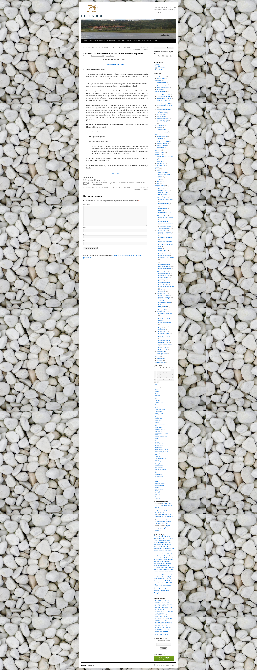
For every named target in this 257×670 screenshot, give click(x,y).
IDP (156, 440)
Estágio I (160, 304)
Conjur (157, 408)
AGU (156, 393)
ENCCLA (157, 422)
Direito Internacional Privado (165, 313)
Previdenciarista (160, 163)
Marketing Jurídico (159, 453)
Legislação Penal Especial (164, 174)
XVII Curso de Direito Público (164, 122)
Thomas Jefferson (159, 485)
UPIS (156, 496)
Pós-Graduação (159, 154)
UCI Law (157, 492)
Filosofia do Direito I (162, 143)
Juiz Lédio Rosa (159, 445)
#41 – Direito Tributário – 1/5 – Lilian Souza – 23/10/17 (99, 47)
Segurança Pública (161, 165)
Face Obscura (158, 431)
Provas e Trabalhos (161, 355)
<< (113, 172)
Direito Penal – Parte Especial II (165, 261)
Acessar (157, 64)
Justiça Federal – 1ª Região (161, 449)
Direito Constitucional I (163, 203)
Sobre (90, 41)
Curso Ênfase (158, 411)
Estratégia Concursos (160, 429)
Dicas (158, 183)
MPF (156, 454)
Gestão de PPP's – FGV (162, 102)
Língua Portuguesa (162, 194)
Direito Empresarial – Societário (165, 234)
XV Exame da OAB (160, 362)
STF (156, 478)
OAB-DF (157, 456)
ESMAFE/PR (158, 427)
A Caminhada (111, 41)
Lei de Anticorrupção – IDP (163, 104)
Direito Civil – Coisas (163, 253)
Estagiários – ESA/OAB (162, 100)
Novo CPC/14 (158, 149)
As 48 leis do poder (161, 76)
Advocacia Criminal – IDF (163, 93)
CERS (158, 170)
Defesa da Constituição (163, 333)
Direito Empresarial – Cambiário (166, 257)
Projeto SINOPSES (161, 78)
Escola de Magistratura (160, 424)
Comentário (86, 205)
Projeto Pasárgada (87, 665)
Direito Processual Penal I (164, 268)
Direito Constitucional (162, 136)
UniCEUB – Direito (160, 185)
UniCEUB (157, 494)
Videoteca (157, 356)
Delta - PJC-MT (163, 542)
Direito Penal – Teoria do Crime (165, 205)
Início (85, 41)
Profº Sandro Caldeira (160, 469)
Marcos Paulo (110, 56)
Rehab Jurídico (158, 473)
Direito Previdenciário (162, 131)
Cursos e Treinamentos (160, 91)
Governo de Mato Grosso (161, 436)
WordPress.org (158, 69)
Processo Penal (104, 182)
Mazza (137, 182)
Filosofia (160, 290)
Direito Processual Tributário (165, 344)
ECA (158, 140)
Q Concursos (158, 471)
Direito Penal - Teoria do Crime (164, 561)
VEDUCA (157, 498)
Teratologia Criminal (160, 483)
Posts (157, 66)
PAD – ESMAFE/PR (162, 113)
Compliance (159, 127)
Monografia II (161, 309)
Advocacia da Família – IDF (163, 95)
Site (84, 240)
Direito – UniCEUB (99, 41)
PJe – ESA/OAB (161, 114)
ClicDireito (157, 400)
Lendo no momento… (162, 84)
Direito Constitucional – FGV (164, 98)
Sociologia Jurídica (162, 196)
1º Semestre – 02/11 (161, 187)
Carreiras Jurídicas (162, 172)
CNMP (157, 406)
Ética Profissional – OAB (163, 141)
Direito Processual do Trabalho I (166, 286)
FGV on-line (158, 435)
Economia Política (162, 208)
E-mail (85, 234)
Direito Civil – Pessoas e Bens (165, 199)
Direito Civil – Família (163, 295)
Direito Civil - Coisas (158, 546)
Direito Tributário (162, 326)
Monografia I (161, 270)
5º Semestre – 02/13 (161, 250)
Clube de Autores (159, 402)
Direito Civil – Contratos (164, 255)
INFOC (157, 442)
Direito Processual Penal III (164, 322)
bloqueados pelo (164, 658)
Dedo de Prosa (158, 415)
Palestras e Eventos (159, 152)
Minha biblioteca (161, 85)
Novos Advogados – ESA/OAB (164, 105)
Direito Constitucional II (164, 221)
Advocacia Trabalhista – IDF (163, 96)
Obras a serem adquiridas (163, 87)
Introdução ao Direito (163, 192)
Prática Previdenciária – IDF (163, 118)
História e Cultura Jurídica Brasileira (165, 580)
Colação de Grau (161, 351)
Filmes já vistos (160, 358)
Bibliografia (158, 80)
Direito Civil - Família (163, 548)
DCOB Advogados (159, 125)
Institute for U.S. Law (160, 444)
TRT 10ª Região (159, 489)
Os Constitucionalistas (160, 458)
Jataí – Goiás (121, 41)
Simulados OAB (159, 476)
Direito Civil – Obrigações (164, 232)
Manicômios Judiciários (165, 226)
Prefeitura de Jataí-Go (160, 462)
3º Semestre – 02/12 (161, 216)
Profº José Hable (159, 467)
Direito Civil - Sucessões (166, 550)
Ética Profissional (162, 306)
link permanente (97, 184)
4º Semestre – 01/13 (161, 230)
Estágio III (160, 328)
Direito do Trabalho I (163, 277)
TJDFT (157, 487)
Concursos (159, 176)
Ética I (159, 210)
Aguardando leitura (161, 82)
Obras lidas (159, 89)
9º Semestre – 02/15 (161, 331)
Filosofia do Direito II (162, 145)
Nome (85, 227)
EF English (158, 420)
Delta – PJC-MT (146, 41)
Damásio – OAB (159, 413)
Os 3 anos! (161, 178)
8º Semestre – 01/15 (161, 311)
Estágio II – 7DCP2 (163, 347)
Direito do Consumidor (163, 275)
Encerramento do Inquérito (128, 182)
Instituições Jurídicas (163, 190)
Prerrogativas (158, 463)
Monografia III (161, 329)
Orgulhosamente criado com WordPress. (165, 665)
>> (118, 172)
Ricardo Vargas (159, 474)
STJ (156, 480)
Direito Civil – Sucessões (164, 297)
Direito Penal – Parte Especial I (165, 241)
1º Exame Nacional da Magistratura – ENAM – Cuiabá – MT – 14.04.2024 (164, 510)
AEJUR (157, 391)
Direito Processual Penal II (164, 302)
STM (156, 482)
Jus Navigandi (158, 447)
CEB (156, 397)
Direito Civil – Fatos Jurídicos (165, 217)
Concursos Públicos (161, 129)
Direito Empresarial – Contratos (165, 337)
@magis (157, 389)
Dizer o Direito (158, 418)
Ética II (160, 248)
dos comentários (160, 67)
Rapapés (157, 167)
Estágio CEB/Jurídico (162, 353)
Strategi (129, 41)
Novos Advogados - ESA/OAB (165, 587)
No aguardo (159, 360)
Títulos (160, 179)
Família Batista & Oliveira (161, 433)
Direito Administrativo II (164, 273)
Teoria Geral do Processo (164, 228)
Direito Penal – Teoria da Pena (165, 223)
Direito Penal (160, 138)
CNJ (156, 404)
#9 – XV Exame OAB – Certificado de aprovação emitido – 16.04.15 (164, 505)
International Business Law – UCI (165, 156)
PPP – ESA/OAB (161, 116)
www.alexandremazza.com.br (115, 64)
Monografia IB (161, 291)
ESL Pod (157, 426)
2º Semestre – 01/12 (161, 197)
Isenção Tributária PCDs (162, 132)
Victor (156, 514)
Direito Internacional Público (165, 237)
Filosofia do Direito (163, 308)
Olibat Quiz (136, 41)
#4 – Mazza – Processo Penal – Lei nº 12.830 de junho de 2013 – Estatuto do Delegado (132, 48)
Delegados (157, 417)
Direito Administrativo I (164, 252)
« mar (155, 384)
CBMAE (157, 395)
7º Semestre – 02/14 (161, 293)
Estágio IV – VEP (162, 349)
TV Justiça (157, 491)
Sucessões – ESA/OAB (162, 120)
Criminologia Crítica (160, 409)
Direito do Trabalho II (163, 335)
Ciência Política (162, 188)
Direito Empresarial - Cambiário (161, 556)
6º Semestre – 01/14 (161, 272)
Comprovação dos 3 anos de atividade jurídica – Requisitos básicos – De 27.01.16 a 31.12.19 (164, 521)
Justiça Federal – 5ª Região (161, 451)
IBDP (156, 438)
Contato (155, 41)
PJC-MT (157, 460)
